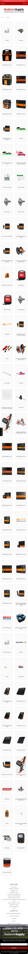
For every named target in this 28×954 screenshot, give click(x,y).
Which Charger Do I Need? (14, 903)
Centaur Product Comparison (14, 895)
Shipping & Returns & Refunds (14, 923)
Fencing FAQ (14, 886)
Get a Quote (14, 918)
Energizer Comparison (14, 888)
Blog (14, 908)
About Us (14, 921)
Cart (26, 3)
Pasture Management (14, 906)
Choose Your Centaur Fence (14, 897)
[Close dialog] (26, 925)
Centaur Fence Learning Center (14, 894)
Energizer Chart (14, 890)
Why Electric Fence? (14, 904)
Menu (4, 3)
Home (2, 17)
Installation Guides (14, 892)
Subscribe (14, 947)
